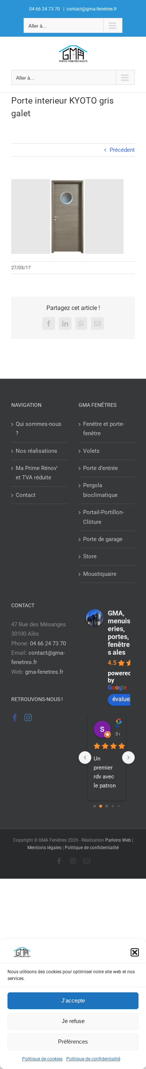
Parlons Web (118, 840)
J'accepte (73, 1000)
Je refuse (73, 1021)
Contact (26, 495)
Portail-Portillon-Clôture (103, 517)
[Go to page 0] (95, 806)
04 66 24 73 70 (48, 643)
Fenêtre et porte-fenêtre (103, 429)
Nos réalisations (36, 451)
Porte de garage (102, 539)
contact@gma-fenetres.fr (92, 9)
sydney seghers (117, 725)
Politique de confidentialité (93, 1059)
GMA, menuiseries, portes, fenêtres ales (119, 632)
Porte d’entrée (100, 468)
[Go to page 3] (112, 806)
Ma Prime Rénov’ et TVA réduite (37, 473)
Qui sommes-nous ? (38, 429)
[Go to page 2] (107, 806)
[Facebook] (15, 717)
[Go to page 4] (118, 806)
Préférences (73, 1041)
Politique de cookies (42, 1059)
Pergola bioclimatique (100, 490)
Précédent (122, 150)
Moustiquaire (99, 574)
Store (90, 556)
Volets (91, 451)
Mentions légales (44, 847)
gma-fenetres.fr (44, 672)
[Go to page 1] (100, 806)
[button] (135, 952)
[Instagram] (28, 717)
